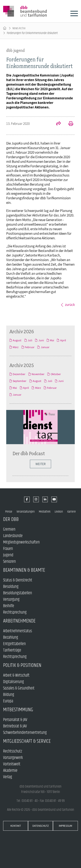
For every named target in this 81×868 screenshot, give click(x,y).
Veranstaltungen (26, 511)
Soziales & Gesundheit (18, 688)
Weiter (40, 464)
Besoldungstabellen (17, 593)
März (15, 347)
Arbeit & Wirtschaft (16, 675)
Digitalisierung (13, 682)
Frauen (8, 549)
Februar (29, 347)
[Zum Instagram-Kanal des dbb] (36, 499)
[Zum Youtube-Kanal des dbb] (54, 499)
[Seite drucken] (68, 124)
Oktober (56, 374)
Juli (30, 340)
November (38, 374)
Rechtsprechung (15, 612)
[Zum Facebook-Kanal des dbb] (27, 499)
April (63, 340)
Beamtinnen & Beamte (24, 570)
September (19, 381)
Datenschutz (40, 826)
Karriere (71, 511)
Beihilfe (8, 606)
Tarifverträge (12, 650)
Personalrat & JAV (15, 720)
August (17, 340)
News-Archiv (19, 28)
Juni (41, 340)
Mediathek (44, 511)
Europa (8, 701)
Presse (8, 511)
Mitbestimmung (18, 710)
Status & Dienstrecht (17, 580)
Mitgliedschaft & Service (27, 741)
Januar (45, 347)
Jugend (8, 555)
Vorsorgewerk (13, 758)
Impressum (65, 826)
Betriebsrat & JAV (15, 726)
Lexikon (59, 511)
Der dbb (11, 519)
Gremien (9, 529)
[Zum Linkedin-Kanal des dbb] (45, 499)
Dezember (19, 374)
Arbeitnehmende (19, 621)
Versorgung (11, 599)
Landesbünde (13, 536)
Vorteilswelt (11, 764)
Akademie (10, 770)
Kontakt (15, 826)
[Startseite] (4, 28)
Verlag (7, 777)
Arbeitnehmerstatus (17, 631)
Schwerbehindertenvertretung (25, 732)
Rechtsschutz (12, 751)
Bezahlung (10, 637)
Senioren (9, 561)
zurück (70, 304)
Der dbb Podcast (28, 453)
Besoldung (10, 587)
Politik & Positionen (22, 665)
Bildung (8, 695)
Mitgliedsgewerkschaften (21, 542)
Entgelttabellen (14, 644)
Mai (52, 340)
